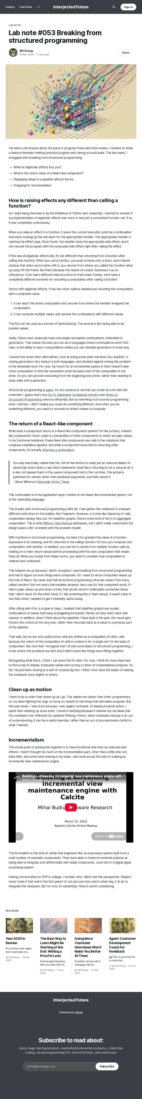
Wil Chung (26, 50)
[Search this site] (114, 7)
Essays (10, 6)
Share (126, 52)
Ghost (79, 1012)
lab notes (15, 25)
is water (48, 390)
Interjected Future (71, 7)
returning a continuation (58, 450)
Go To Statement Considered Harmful (73, 395)
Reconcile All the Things (53, 482)
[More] (38, 7)
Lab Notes (25, 6)
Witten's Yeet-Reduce (57, 523)
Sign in (128, 7)
